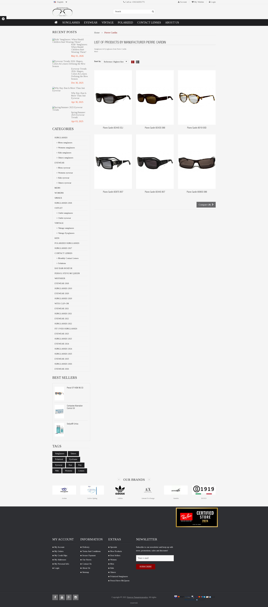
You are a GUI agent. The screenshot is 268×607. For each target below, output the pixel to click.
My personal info (61, 564)
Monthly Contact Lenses (68, 258)
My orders (59, 551)
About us (86, 568)
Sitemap (85, 572)
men (112, 564)
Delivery (85, 547)
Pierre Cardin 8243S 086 (155, 128)
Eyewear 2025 (62, 359)
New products (116, 551)
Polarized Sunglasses (67, 243)
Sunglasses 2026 (63, 364)
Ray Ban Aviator (63, 268)
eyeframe (73, 459)
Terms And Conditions (91, 551)
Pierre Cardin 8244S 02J (113, 128)
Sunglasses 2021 (63, 314)
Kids (57, 238)
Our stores (86, 560)
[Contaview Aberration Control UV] (59, 411)
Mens (57, 188)
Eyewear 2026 (62, 369)
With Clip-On (62, 304)
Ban (70, 465)
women (113, 560)
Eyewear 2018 (62, 283)
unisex (73, 454)
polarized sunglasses (119, 576)
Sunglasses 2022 (63, 324)
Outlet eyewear (64, 218)
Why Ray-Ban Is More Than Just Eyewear (78, 95)
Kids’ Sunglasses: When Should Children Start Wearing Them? (79, 48)
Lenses (81, 471)
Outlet (59, 208)
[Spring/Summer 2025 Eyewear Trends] (70, 108)
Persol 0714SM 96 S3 (75, 388)
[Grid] (132, 62)
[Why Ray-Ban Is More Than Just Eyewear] (70, 89)
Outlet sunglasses (65, 213)
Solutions (62, 263)
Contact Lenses (63, 253)
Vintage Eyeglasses (66, 233)
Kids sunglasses (64, 153)
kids (112, 568)
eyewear (58, 465)
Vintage (59, 223)
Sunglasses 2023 (63, 339)
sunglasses (59, 454)
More (96, 51)
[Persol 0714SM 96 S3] (59, 393)
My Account (59, 547)
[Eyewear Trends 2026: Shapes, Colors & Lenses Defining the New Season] (70, 64)
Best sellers (115, 555)
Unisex (58, 198)
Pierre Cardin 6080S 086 (197, 192)
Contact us (87, 564)
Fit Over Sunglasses (66, 329)
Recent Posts (64, 32)
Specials (113, 547)
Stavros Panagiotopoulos (137, 597)
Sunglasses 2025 (63, 354)
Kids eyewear (63, 178)
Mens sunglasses (65, 143)
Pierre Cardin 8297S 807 (113, 192)
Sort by (97, 61)
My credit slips (60, 555)
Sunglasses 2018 (63, 203)
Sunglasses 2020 (63, 298)
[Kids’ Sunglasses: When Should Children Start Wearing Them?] (70, 40)
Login (213, 2)
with (57, 471)
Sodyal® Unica (72, 424)
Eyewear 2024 (62, 344)
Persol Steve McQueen (67, 273)
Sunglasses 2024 (63, 349)
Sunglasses (61, 138)
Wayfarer (60, 278)
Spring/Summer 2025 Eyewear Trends (78, 115)
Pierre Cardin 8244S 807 (155, 192)
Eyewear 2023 (62, 334)
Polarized (59, 459)
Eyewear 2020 (62, 293)
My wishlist (199, 2)
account (183, 2)
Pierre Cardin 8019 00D (196, 128)
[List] (137, 62)
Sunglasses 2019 (63, 288)
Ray (80, 465)
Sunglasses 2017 (63, 248)
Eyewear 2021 (62, 309)
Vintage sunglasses (66, 228)
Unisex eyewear (64, 183)
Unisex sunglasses (65, 158)
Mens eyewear (64, 168)
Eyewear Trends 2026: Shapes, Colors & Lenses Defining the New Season (79, 74)
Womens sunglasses (66, 148)
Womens (59, 193)
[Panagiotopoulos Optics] (62, 12)
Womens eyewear (65, 173)
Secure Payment (89, 555)
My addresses (60, 560)
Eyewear (59, 163)
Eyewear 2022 (62, 319)
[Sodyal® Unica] (59, 429)
